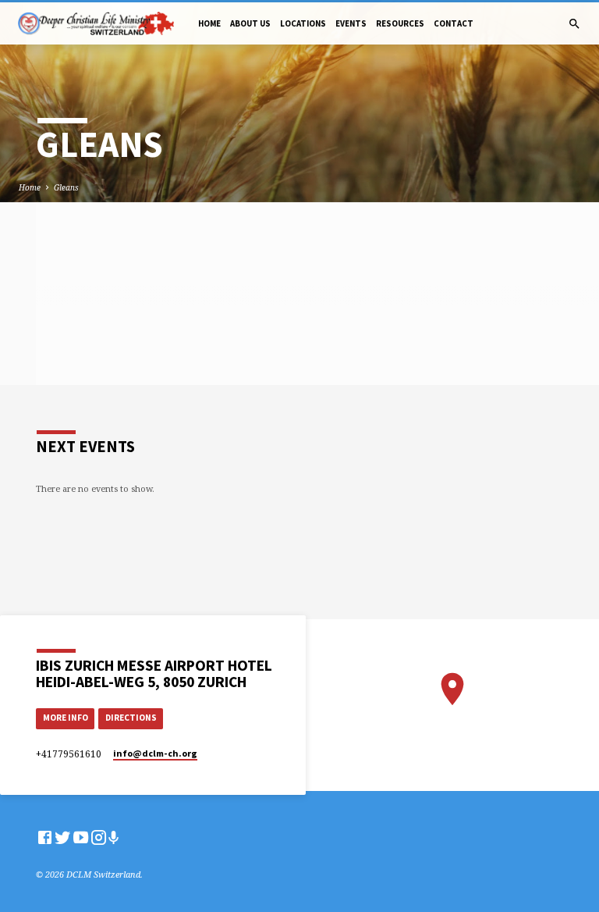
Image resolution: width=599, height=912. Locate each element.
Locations (303, 23)
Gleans (66, 187)
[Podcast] (113, 837)
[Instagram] (99, 837)
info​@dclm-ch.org (155, 753)
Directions (131, 717)
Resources (400, 23)
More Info (65, 717)
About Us (250, 23)
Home (209, 23)
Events (351, 23)
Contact (453, 23)
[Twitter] (63, 837)
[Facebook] (45, 837)
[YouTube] (81, 837)
